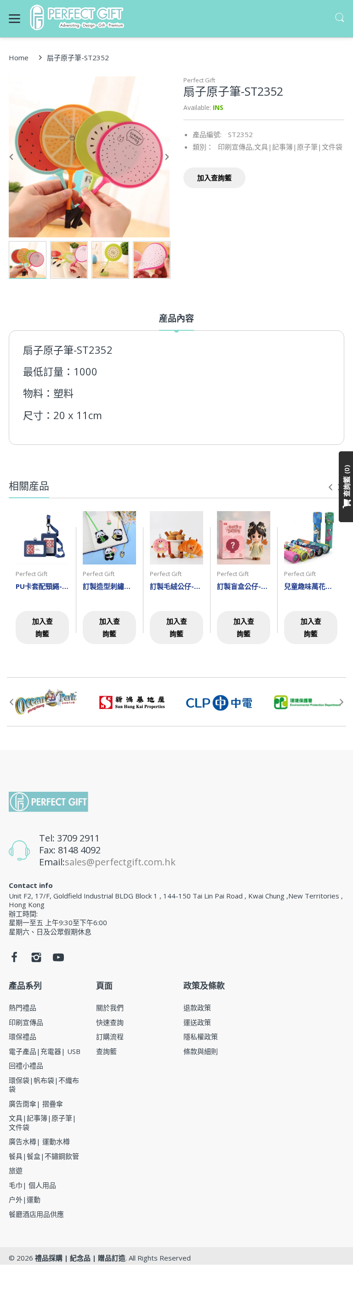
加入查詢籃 (214, 177)
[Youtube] (58, 960)
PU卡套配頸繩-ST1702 (42, 586)
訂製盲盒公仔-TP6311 (243, 586)
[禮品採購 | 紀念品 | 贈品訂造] (78, 17)
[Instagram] (36, 960)
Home (18, 57)
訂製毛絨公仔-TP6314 (176, 586)
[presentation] (330, 487)
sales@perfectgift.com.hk (120, 862)
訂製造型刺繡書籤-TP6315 (109, 586)
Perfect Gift (199, 80)
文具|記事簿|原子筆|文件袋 (298, 146)
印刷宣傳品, (236, 146)
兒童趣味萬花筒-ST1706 (310, 586)
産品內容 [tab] (176, 318)
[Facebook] (14, 960)
